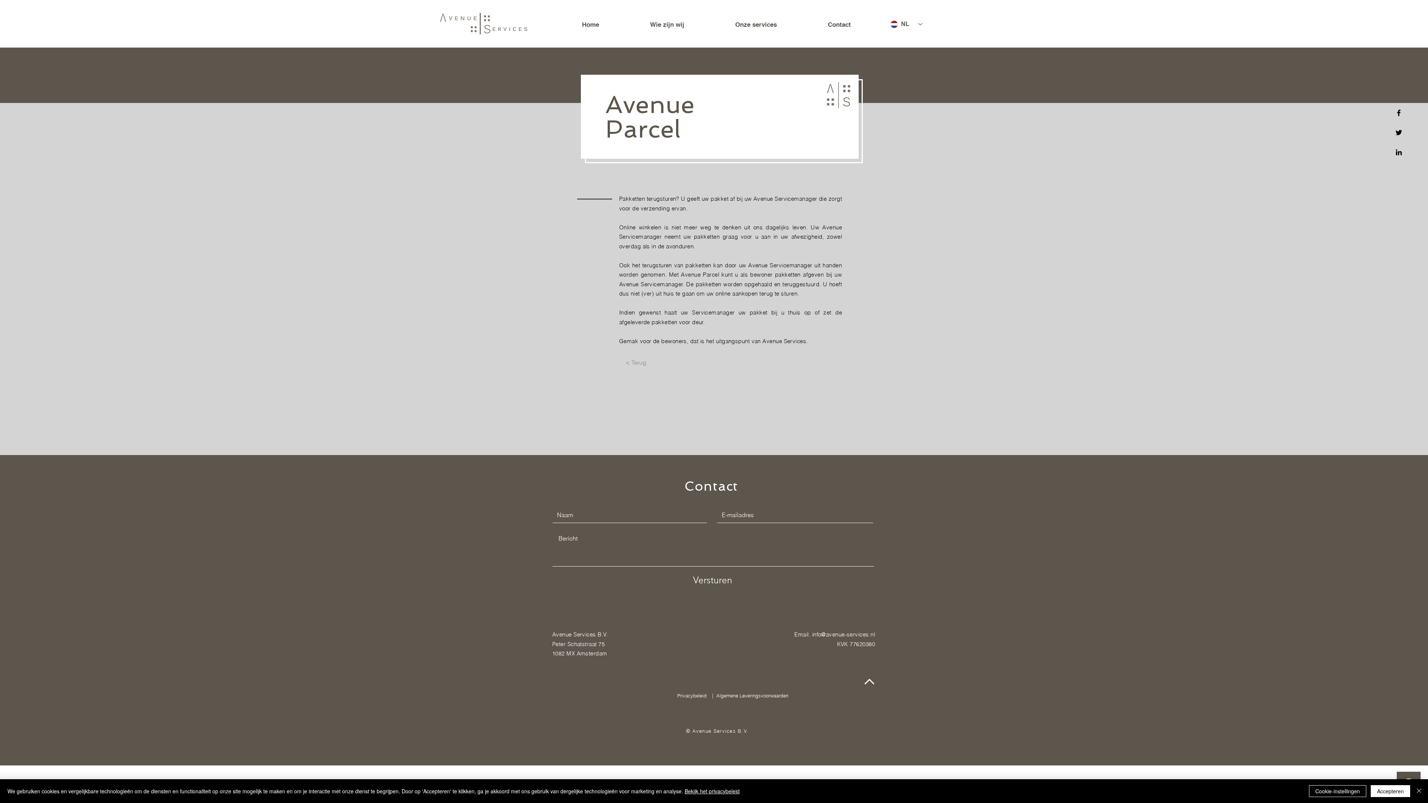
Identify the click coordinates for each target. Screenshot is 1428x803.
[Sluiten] (1419, 791)
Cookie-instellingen (1337, 791)
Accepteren (1390, 791)
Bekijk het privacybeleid (712, 791)
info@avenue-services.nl (843, 634)
